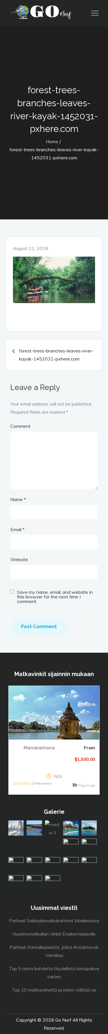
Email (17, 529)
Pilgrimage (86, 785)
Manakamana (39, 748)
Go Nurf (63, 1020)
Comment (20, 426)
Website (19, 559)
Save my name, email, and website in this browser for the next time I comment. (55, 597)
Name (18, 499)
